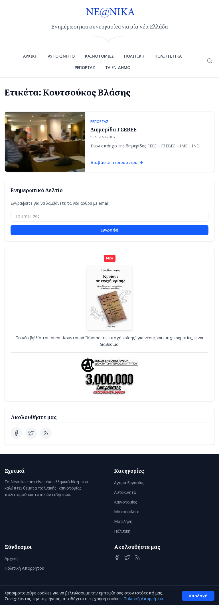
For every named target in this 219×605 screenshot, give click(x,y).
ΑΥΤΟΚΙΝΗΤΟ (61, 56)
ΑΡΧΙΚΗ (30, 56)
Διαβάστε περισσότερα (114, 162)
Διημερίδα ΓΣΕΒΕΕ (113, 129)
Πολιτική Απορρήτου (24, 568)
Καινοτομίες (125, 502)
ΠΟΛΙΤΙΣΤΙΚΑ (168, 56)
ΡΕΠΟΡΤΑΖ (85, 67)
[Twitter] (31, 433)
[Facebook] (16, 433)
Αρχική (11, 558)
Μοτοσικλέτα (126, 511)
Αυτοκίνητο (125, 492)
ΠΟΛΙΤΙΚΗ (134, 56)
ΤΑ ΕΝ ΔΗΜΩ (117, 67)
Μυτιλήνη (123, 521)
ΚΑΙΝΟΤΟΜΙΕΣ (99, 56)
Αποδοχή (198, 595)
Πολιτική (122, 531)
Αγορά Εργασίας (129, 482)
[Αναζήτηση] (209, 60)
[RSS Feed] (46, 433)
